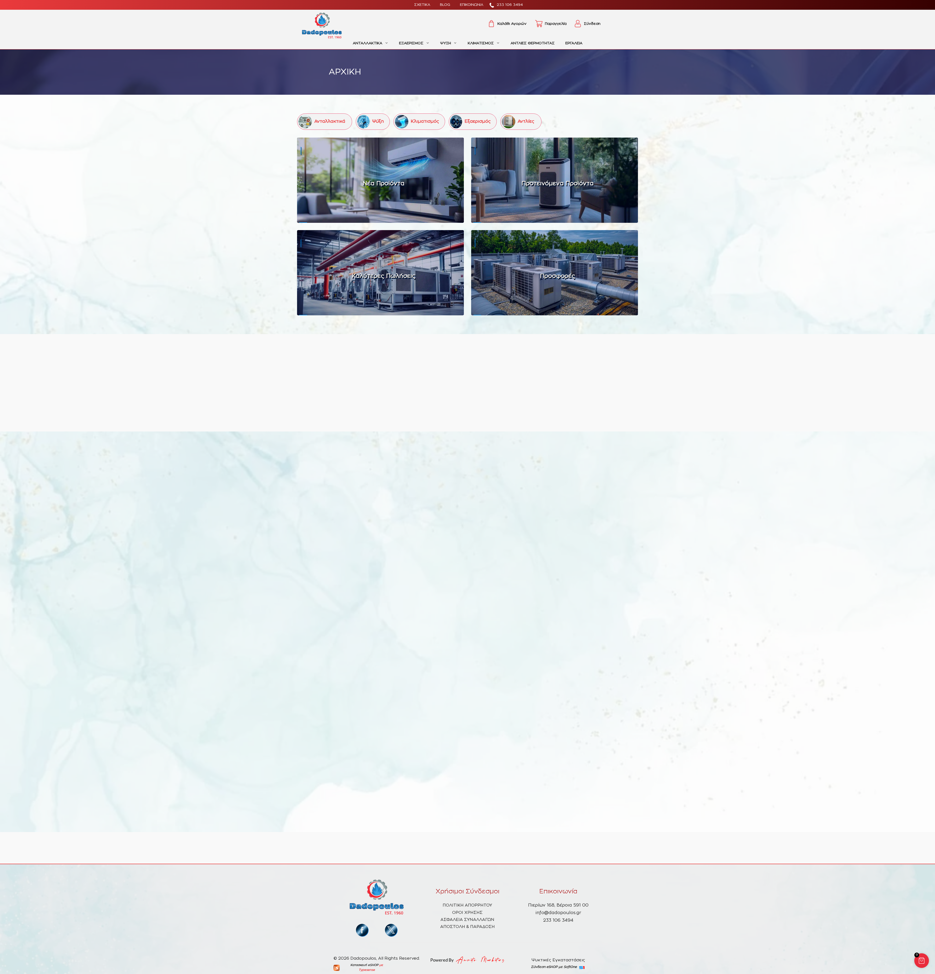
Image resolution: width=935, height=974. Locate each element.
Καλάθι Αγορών (511, 24)
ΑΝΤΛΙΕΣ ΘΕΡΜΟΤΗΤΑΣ (533, 43)
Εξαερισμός (478, 121)
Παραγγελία (556, 24)
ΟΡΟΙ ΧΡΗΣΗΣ (467, 912)
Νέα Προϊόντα (383, 184)
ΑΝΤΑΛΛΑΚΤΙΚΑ (367, 43)
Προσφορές (557, 276)
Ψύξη (378, 121)
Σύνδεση (592, 24)
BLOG (445, 5)
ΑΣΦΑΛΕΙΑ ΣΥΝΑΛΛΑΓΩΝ (467, 920)
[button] (921, 960)
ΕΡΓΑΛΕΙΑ (573, 43)
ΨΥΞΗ (445, 43)
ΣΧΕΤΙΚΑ (422, 5)
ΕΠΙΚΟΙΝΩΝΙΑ (471, 5)
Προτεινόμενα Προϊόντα (558, 184)
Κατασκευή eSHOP (364, 965)
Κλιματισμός (425, 121)
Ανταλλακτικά (329, 121)
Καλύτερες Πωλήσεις (383, 276)
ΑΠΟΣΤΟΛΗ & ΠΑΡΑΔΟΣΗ (467, 927)
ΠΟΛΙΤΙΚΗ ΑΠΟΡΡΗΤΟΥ (467, 905)
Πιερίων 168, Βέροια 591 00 (558, 905)
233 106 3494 (510, 5)
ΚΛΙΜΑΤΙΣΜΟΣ (481, 43)
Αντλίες (526, 121)
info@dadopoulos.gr (558, 913)
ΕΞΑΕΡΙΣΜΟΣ (411, 43)
